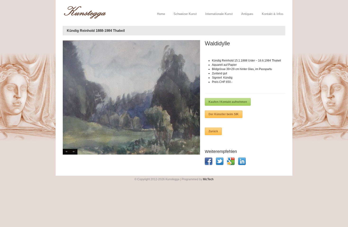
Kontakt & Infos (272, 14)
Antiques (247, 14)
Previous (66, 152)
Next (73, 152)
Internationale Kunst (219, 14)
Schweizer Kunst (185, 14)
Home (161, 14)
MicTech (208, 179)
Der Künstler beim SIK (224, 114)
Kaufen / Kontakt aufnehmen (228, 102)
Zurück (213, 131)
